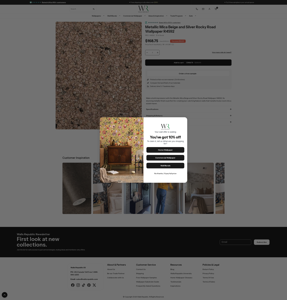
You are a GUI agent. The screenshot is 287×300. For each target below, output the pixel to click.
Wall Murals (165, 165)
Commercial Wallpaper (165, 158)
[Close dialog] (184, 120)
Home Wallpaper (165, 150)
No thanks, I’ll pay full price (165, 173)
